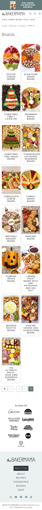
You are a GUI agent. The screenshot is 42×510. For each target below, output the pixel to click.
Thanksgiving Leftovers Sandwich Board (32, 157)
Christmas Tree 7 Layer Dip (11, 116)
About (21, 474)
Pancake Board (30, 237)
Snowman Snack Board (31, 116)
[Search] (35, 13)
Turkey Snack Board (30, 198)
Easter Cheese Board (11, 76)
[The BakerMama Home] (13, 14)
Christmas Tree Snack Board (11, 156)
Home (4, 26)
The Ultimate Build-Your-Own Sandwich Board (11, 374)
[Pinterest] (26, 497)
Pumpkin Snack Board (11, 278)
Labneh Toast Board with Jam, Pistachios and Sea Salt (31, 283)
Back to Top (21, 468)
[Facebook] (21, 497)
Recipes (13, 26)
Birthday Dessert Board (11, 238)
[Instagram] (10, 497)
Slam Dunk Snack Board (31, 76)
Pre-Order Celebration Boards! (28, 5)
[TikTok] (31, 497)
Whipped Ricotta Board (11, 328)
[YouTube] (15, 497)
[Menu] (39, 13)
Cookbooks (21, 482)
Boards (22, 26)
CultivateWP (28, 507)
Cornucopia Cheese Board (11, 198)
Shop (21, 490)
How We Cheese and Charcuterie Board (31, 329)
